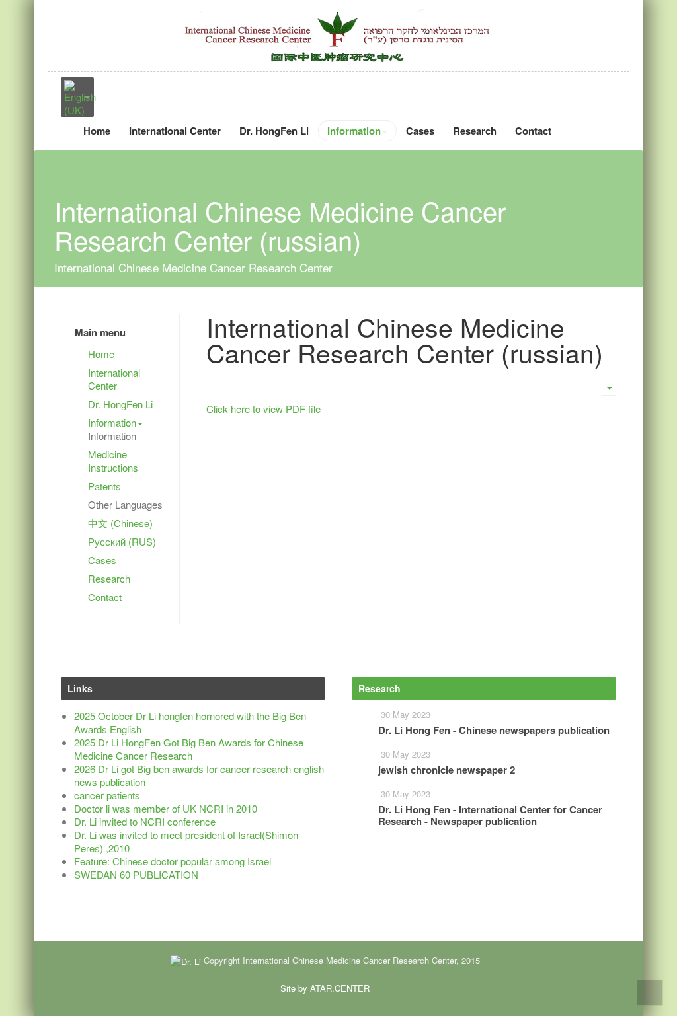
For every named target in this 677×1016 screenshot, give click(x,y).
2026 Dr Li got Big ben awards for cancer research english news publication (199, 775)
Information (354, 131)
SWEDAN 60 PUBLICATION (136, 874)
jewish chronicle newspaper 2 (446, 770)
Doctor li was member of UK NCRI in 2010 (165, 808)
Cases (420, 131)
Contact (533, 131)
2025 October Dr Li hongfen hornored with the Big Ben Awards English (190, 722)
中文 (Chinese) (120, 523)
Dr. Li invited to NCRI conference (145, 821)
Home (96, 131)
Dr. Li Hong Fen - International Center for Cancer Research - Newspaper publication (490, 815)
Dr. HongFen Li (274, 131)
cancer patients (107, 795)
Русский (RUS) (122, 541)
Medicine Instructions (113, 460)
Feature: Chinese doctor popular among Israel (172, 861)
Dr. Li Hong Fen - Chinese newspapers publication (494, 730)
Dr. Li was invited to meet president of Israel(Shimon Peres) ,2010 (186, 841)
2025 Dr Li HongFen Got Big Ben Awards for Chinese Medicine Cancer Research (188, 748)
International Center (175, 131)
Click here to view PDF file (263, 409)
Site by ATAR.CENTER (325, 988)
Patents (104, 486)
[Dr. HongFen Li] (338, 37)
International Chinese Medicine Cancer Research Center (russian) (404, 339)
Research (475, 131)
